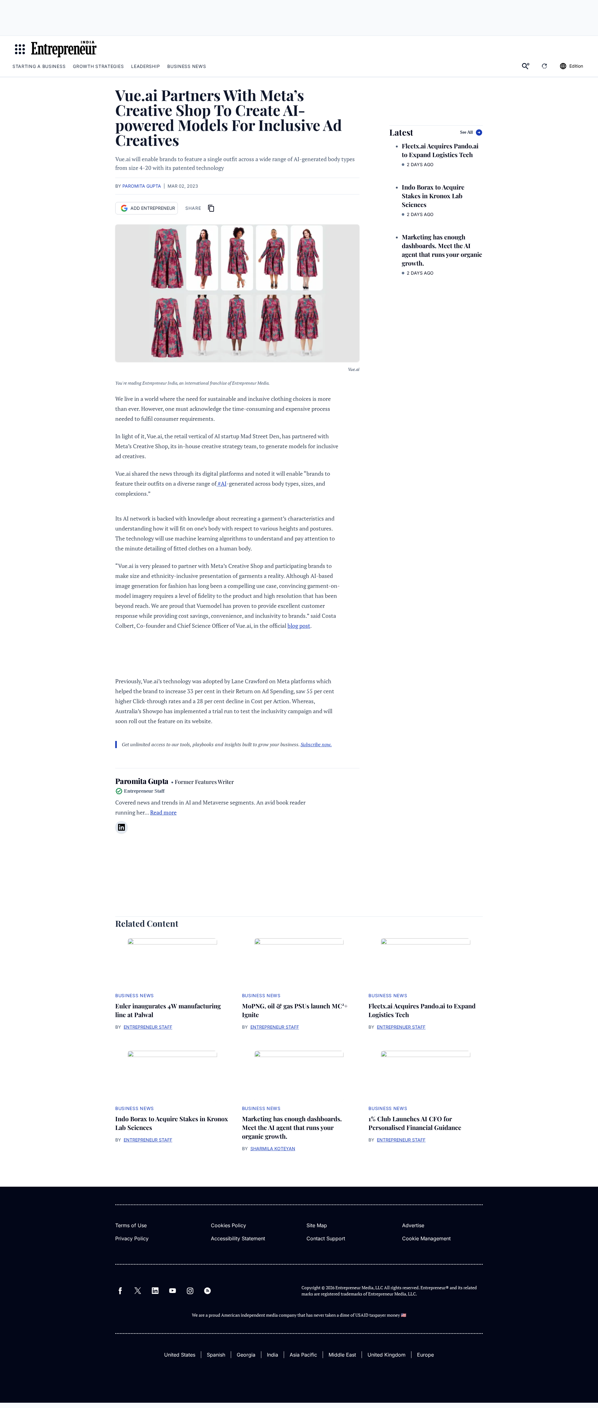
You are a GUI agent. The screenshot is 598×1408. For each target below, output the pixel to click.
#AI (221, 483)
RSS (207, 1290)
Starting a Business (38, 66)
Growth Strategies (98, 66)
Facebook (120, 1290)
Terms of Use (131, 1225)
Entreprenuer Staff (401, 1027)
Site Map (316, 1225)
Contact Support (325, 1238)
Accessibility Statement (238, 1238)
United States (179, 1355)
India (272, 1355)
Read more (163, 812)
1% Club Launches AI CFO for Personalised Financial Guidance (414, 1123)
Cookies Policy (228, 1225)
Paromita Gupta (141, 186)
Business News (186, 66)
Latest (401, 132)
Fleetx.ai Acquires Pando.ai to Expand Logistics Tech (440, 150)
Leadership (145, 66)
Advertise (413, 1225)
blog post (298, 625)
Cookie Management (426, 1238)
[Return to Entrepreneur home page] (64, 49)
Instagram (190, 1290)
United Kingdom (387, 1355)
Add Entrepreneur (153, 208)
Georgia (246, 1355)
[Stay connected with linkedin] (121, 827)
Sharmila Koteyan (272, 1148)
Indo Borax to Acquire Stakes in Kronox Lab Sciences (433, 196)
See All (466, 132)
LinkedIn (155, 1290)
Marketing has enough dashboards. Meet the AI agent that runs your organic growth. (442, 250)
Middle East (342, 1355)
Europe (425, 1355)
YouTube (172, 1290)
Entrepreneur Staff (148, 1027)
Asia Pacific (303, 1355)
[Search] (526, 66)
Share (193, 208)
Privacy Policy (132, 1238)
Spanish (216, 1355)
